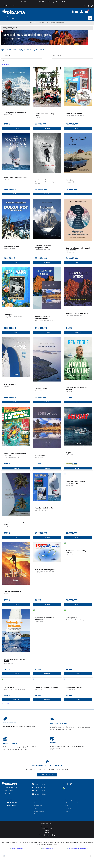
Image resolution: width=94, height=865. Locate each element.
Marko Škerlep (79, 115)
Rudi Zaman (47, 320)
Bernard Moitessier (10, 248)
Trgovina (33, 23)
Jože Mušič (69, 455)
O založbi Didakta (39, 811)
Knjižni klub (37, 800)
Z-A (54, 60)
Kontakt (36, 808)
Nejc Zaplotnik (39, 622)
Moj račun (68, 808)
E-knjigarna (41, 23)
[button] (92, 11)
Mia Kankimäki (70, 252)
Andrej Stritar (39, 320)
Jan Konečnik (70, 182)
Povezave (37, 814)
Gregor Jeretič (39, 572)
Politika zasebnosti (47, 828)
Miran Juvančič (39, 118)
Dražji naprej (57, 55)
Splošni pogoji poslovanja (72, 800)
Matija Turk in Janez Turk (42, 250)
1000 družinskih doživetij (11, 457)
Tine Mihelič (78, 315)
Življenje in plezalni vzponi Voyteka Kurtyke (45, 182)
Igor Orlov (7, 179)
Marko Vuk (7, 386)
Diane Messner (8, 689)
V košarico (16, 128)
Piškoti (47, 833)
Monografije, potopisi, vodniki (25, 49)
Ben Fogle (69, 391)
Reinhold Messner (19, 689)
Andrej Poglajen (8, 663)
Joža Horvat (69, 555)
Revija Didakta (12, 805)
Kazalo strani (38, 805)
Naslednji (6, 64)
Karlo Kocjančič (39, 391)
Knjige (9, 800)
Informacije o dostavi (71, 803)
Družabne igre (12, 803)
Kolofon (47, 830)
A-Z (3, 60)
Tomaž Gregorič (49, 572)
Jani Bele (6, 594)
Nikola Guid (38, 689)
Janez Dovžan (8, 115)
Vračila (67, 805)
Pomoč (36, 803)
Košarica (67, 811)
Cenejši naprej (6, 55)
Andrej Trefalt (70, 115)
